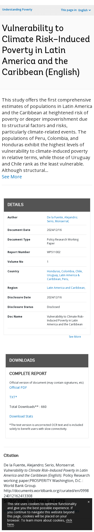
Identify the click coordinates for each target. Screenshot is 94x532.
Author (13, 217)
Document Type (19, 239)
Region (13, 288)
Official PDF (18, 387)
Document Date (19, 230)
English (83, 10)
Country (13, 271)
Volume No (15, 262)
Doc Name (15, 316)
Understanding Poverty (17, 9)
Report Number (19, 252)
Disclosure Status (20, 307)
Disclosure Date (19, 297)
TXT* (13, 397)
